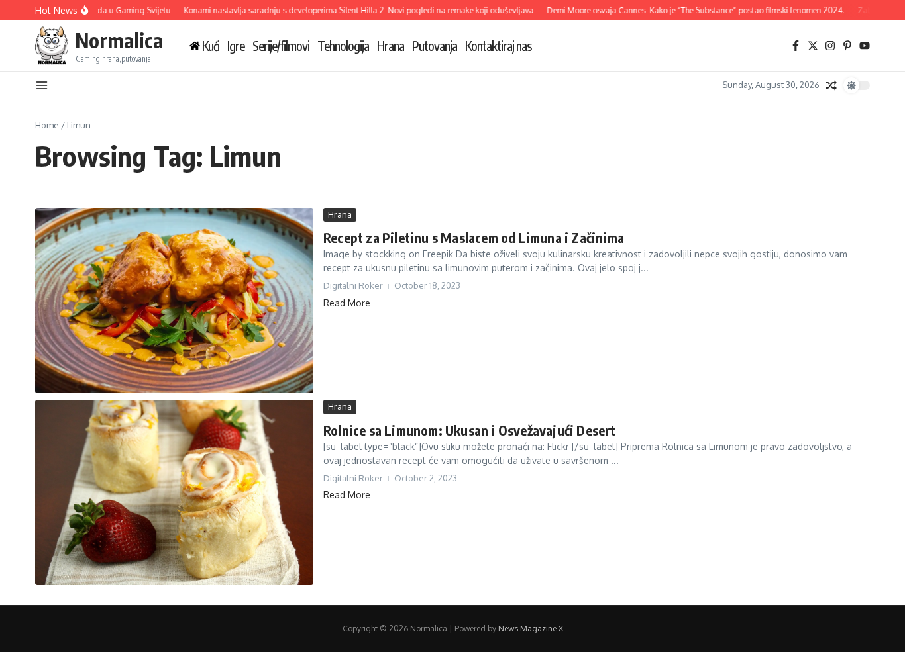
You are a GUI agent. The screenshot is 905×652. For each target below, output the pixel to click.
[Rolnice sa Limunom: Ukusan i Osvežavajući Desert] (174, 492)
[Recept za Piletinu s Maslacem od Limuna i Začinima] (174, 300)
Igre (235, 46)
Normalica (119, 40)
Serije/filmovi (280, 46)
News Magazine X (530, 628)
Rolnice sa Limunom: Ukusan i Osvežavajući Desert (469, 430)
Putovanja (434, 46)
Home (47, 125)
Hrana (390, 46)
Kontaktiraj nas (498, 46)
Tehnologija (343, 46)
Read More (346, 302)
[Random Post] (831, 85)
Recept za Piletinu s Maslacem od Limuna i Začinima (473, 237)
